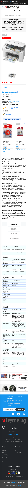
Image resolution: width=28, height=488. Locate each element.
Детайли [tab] (14, 229)
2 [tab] (13, 155)
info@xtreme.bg (14, 1)
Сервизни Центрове (7, 456)
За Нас (4, 462)
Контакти (21, 3)
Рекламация (15, 3)
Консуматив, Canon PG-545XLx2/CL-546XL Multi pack (7, 143)
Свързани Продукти (11, 119)
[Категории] (2, 7)
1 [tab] (10, 155)
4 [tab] (17, 155)
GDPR (16, 450)
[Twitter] (18, 414)
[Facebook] (13, 414)
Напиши (8, 114)
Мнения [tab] (14, 234)
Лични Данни (18, 452)
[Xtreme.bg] (12, 7)
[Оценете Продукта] (11, 123)
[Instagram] (24, 414)
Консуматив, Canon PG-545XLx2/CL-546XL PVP (20, 143)
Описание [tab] (14, 224)
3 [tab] (15, 155)
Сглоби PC (4, 458)
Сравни (5, 87)
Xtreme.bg (14, 482)
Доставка (4, 3)
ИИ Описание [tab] (14, 238)
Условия (9, 3)
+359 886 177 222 (12, 435)
